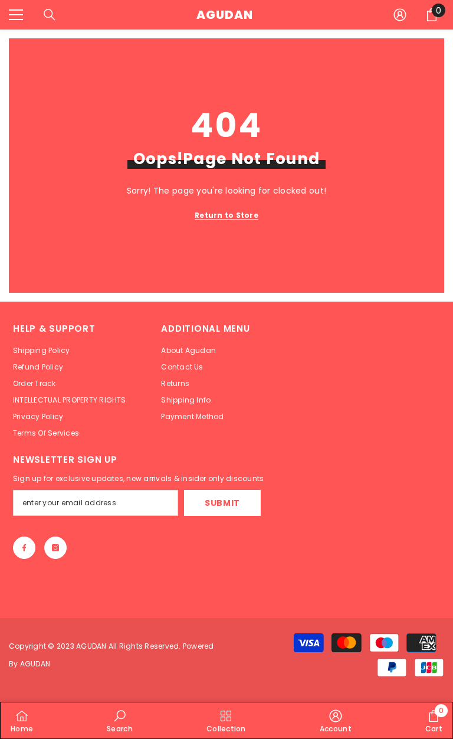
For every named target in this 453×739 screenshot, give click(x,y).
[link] (120, 720)
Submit (222, 503)
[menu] (16, 15)
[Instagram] (55, 548)
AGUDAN (92, 646)
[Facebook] (24, 548)
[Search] (49, 15)
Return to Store (226, 215)
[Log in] (400, 14)
